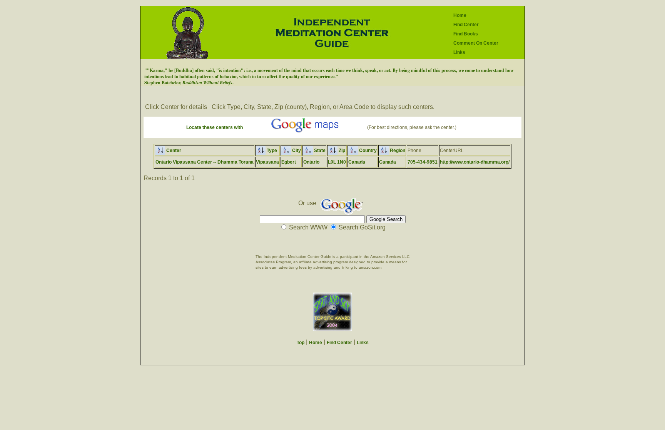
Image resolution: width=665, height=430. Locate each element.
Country (367, 150)
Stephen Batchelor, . (189, 82)
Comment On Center (475, 43)
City (296, 150)
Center (173, 150)
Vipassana (267, 162)
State (319, 150)
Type (271, 150)
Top (300, 342)
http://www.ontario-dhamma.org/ (475, 162)
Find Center (466, 24)
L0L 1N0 (337, 162)
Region (397, 150)
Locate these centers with (214, 127)
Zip (341, 150)
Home (459, 15)
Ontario (311, 162)
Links (459, 52)
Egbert (288, 162)
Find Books (465, 34)
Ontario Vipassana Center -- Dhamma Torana (204, 162)
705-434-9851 (423, 162)
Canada (356, 162)
